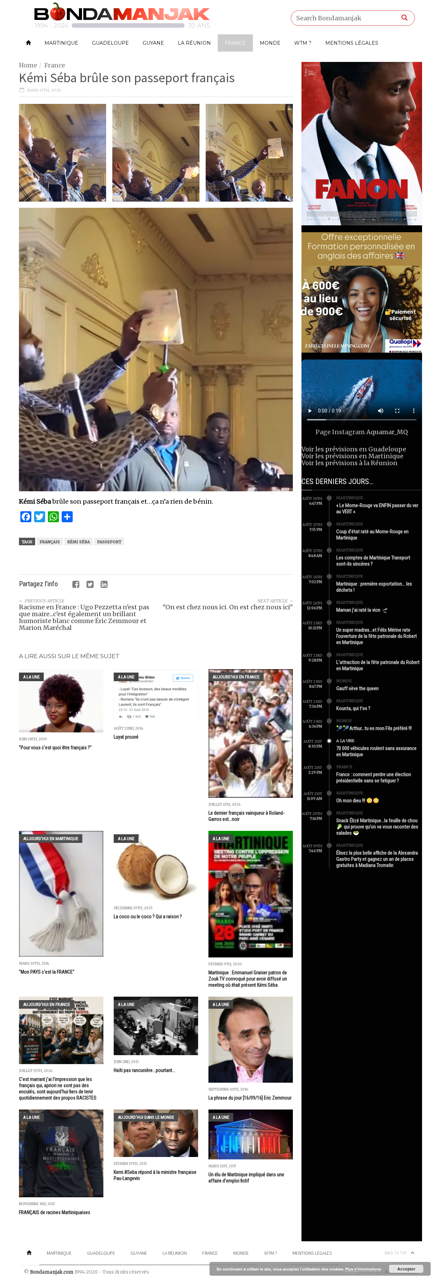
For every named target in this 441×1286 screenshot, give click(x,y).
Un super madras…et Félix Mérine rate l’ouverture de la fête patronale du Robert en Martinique (376, 636)
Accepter (406, 1269)
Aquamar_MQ (387, 432)
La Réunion (194, 43)
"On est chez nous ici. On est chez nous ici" (228, 607)
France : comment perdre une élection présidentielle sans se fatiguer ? (373, 777)
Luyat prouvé (126, 737)
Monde (270, 43)
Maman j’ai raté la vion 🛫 (362, 610)
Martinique (61, 43)
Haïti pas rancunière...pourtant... (144, 1070)
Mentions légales (351, 43)
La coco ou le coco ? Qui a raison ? (148, 916)
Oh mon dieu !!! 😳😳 (357, 800)
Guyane (153, 43)
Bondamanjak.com (51, 1272)
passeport (109, 541)
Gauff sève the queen (357, 688)
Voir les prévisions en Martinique (352, 456)
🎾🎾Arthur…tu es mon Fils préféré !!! (374, 728)
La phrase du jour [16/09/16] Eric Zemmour (249, 1098)
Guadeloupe (110, 43)
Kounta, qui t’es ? (353, 708)
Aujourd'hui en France (236, 676)
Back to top (395, 1252)
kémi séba (78, 541)
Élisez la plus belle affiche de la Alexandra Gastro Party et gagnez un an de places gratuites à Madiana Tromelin (377, 859)
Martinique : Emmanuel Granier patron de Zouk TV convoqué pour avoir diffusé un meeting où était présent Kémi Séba (247, 979)
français (50, 541)
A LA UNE (31, 676)
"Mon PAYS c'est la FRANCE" (46, 972)
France (235, 43)
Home (28, 65)
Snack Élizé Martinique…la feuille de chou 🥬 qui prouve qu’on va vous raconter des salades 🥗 (377, 826)
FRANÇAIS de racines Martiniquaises (54, 1212)
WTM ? (302, 43)
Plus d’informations (363, 1269)
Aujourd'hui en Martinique (50, 838)
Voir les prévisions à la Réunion (349, 463)
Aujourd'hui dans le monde (146, 1117)
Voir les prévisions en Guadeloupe (353, 449)
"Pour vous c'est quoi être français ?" (55, 747)
